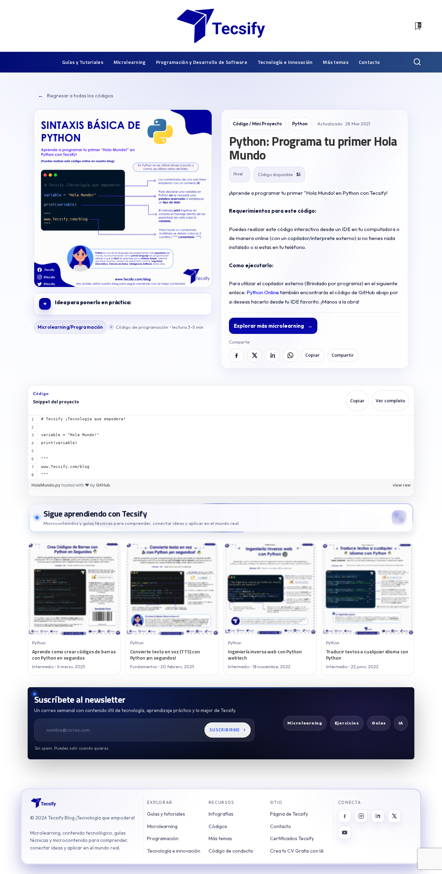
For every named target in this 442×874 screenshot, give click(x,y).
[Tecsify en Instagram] (361, 816)
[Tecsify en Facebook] (344, 816)
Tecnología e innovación (173, 851)
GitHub (103, 485)
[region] (221, 447)
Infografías (221, 814)
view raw (402, 485)
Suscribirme (228, 729)
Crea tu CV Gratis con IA (297, 851)
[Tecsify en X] (394, 816)
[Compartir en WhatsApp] (290, 355)
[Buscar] (417, 62)
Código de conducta (231, 851)
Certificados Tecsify (292, 838)
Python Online (263, 292)
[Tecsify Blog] (221, 26)
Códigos (218, 826)
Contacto (280, 826)
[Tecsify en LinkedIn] (377, 816)
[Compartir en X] (254, 355)
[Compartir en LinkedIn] (272, 355)
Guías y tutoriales (166, 814)
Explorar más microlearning (273, 326)
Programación (163, 838)
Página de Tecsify (289, 814)
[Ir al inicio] (43, 803)
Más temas (220, 838)
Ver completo (390, 400)
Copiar (312, 355)
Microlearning (162, 826)
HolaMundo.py (46, 485)
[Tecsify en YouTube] (344, 832)
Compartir (343, 355)
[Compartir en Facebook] (236, 355)
